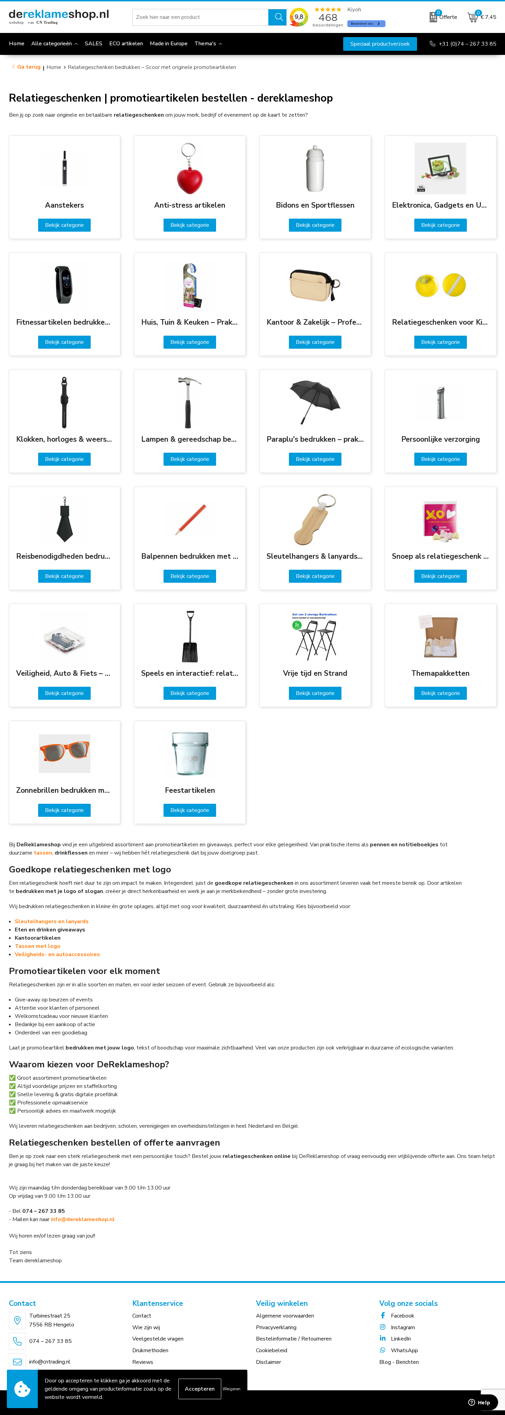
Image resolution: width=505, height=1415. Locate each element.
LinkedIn (400, 1339)
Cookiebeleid (271, 1350)
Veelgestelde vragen (157, 1339)
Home (54, 67)
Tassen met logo (37, 946)
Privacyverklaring (276, 1327)
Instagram (402, 1327)
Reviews (142, 1362)
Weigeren (231, 1389)
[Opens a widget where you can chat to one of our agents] (479, 1403)
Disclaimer (268, 1362)
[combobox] (200, 17)
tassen (43, 853)
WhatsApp (404, 1350)
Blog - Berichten (399, 1362)
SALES (93, 43)
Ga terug (29, 67)
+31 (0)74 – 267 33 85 (467, 44)
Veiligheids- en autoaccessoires (57, 954)
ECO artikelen (126, 43)
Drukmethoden (150, 1350)
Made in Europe (169, 43)
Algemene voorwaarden (285, 1316)
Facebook (402, 1316)
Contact (141, 1316)
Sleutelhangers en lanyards (52, 921)
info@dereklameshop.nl (83, 1219)
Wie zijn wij (146, 1327)
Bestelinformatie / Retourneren (294, 1339)
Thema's (205, 43)
